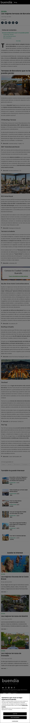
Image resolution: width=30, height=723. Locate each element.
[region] (15, 708)
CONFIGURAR (15, 721)
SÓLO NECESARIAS (15, 717)
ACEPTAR (15, 713)
